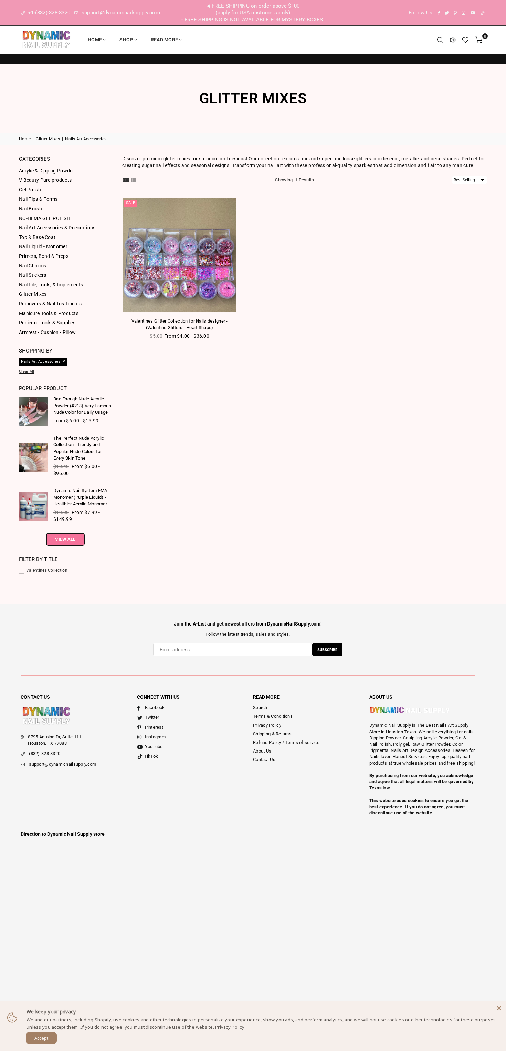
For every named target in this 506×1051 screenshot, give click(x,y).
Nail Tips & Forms (38, 199)
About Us (262, 751)
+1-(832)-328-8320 (48, 13)
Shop (126, 39)
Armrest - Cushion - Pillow (47, 332)
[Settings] (452, 39)
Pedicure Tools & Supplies (47, 322)
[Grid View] (126, 180)
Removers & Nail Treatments (50, 303)
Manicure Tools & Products (48, 313)
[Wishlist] (465, 39)
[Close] (499, 1008)
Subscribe (327, 650)
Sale (130, 203)
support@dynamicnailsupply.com (120, 13)
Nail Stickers (32, 275)
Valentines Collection (46, 570)
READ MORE (164, 39)
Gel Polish (30, 189)
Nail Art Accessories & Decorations (57, 227)
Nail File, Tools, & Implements (51, 284)
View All (65, 539)
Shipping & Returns (272, 733)
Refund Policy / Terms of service (286, 742)
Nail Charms (32, 266)
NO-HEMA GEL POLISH (44, 218)
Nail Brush (30, 208)
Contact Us (264, 759)
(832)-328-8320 (44, 753)
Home (95, 39)
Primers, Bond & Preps (43, 256)
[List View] (133, 180)
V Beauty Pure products (45, 180)
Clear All (26, 371)
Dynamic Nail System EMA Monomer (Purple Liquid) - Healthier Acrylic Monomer (80, 497)
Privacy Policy (267, 725)
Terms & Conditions (273, 716)
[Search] (440, 39)
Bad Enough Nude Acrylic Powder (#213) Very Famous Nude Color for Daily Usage (82, 405)
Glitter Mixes (48, 139)
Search (260, 707)
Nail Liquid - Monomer (43, 246)
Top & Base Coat (37, 237)
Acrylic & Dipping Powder (46, 171)
